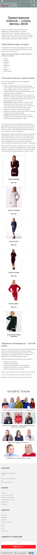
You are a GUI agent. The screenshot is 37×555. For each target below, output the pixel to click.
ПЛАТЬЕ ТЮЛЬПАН (14, 210)
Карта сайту (4, 531)
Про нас (3, 524)
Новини (3, 526)
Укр (34, 1)
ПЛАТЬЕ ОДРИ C (14, 303)
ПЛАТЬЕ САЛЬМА (14, 272)
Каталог (3, 493)
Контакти (3, 519)
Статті (2, 528)
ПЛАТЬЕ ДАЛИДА (14, 179)
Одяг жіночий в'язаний (7, 495)
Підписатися (18, 546)
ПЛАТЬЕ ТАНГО (13, 241)
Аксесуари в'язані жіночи (7, 497)
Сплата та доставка (6, 522)
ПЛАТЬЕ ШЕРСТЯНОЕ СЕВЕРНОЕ (14, 335)
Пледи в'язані (4, 502)
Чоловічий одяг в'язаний (7, 499)
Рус (31, 1)
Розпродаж (4, 504)
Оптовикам (4, 515)
